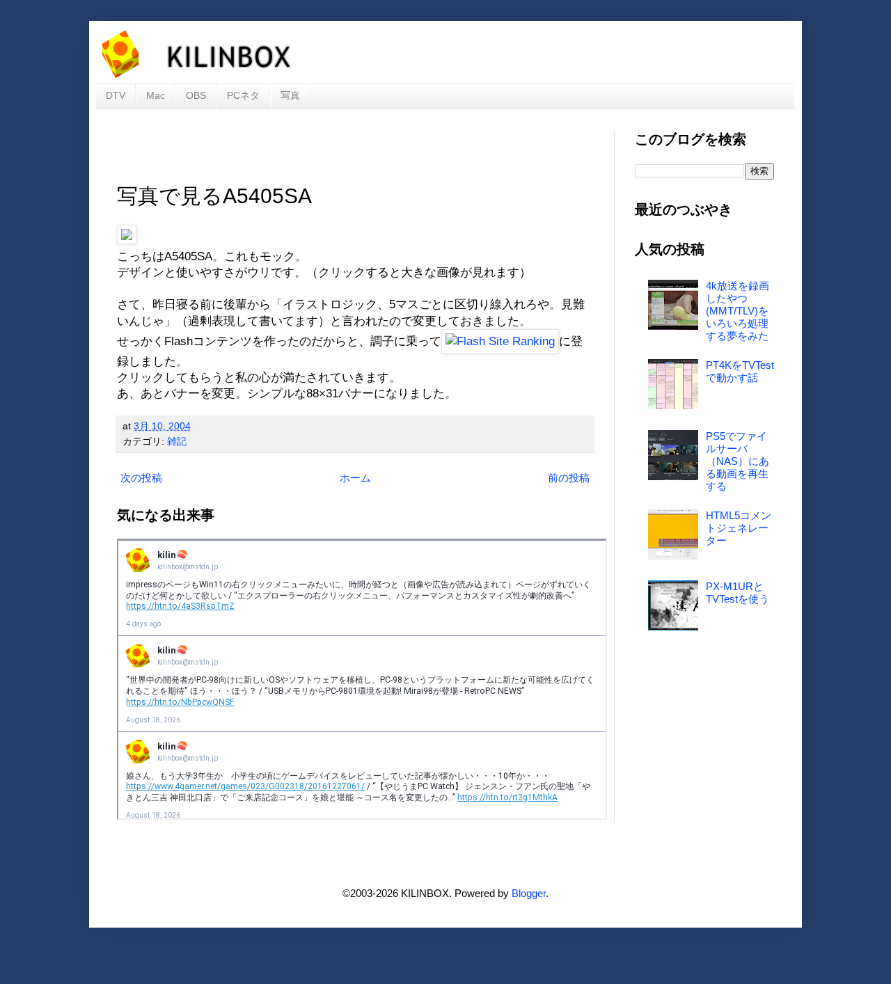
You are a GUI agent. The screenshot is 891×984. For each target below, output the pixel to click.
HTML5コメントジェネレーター (738, 527)
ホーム (355, 478)
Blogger (529, 893)
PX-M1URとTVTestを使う (737, 592)
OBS (196, 95)
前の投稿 (569, 478)
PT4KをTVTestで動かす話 (740, 371)
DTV (115, 95)
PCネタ (243, 95)
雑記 (177, 441)
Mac (155, 95)
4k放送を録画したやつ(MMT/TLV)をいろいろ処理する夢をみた (737, 311)
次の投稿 (141, 478)
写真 (290, 95)
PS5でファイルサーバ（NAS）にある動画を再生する (737, 461)
